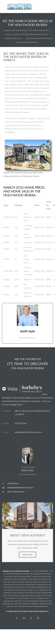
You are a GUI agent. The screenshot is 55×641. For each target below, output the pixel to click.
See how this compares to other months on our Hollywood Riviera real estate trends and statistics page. (27, 108)
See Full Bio (26, 337)
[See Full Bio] (34, 338)
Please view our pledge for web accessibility (27, 611)
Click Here (27, 554)
